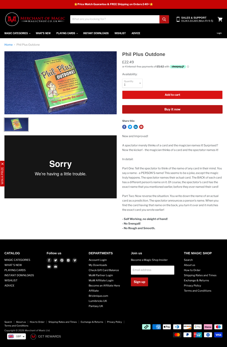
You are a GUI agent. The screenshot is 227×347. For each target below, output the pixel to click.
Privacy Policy (192, 285)
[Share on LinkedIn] (136, 127)
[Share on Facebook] (124, 127)
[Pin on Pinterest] (141, 127)
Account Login (98, 260)
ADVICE (136, 33)
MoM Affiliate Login (101, 280)
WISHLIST (120, 33)
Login (219, 33)
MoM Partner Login (101, 275)
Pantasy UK (96, 306)
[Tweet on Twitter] (130, 127)
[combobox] (114, 19)
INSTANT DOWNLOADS (96, 33)
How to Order (192, 270)
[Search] (164, 19)
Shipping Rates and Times (200, 275)
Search (188, 260)
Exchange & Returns (196, 280)
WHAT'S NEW (43, 33)
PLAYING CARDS (66, 33)
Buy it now (172, 109)
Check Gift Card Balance (104, 270)
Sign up (139, 282)
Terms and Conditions (197, 290)
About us (189, 265)
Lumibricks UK (98, 301)
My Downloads (98, 265)
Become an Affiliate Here (104, 285)
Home (8, 44)
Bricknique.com (98, 295)
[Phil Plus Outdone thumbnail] (16, 124)
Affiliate (94, 290)
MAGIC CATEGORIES (16, 33)
